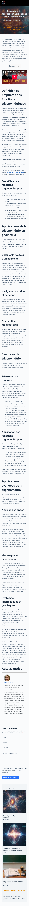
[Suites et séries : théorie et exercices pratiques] (14, 866)
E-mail (5, 742)
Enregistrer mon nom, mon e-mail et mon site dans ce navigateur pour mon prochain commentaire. (14, 770)
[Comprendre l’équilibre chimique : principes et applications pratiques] (14, 834)
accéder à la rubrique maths (15, 172)
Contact (6, 890)
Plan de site (21, 890)
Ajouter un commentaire (10, 753)
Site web (5, 747)
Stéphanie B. (8, 682)
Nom (5, 737)
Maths (23, 20)
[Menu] (26, 3)
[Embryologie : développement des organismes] (14, 801)
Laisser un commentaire (10, 777)
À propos (13, 890)
